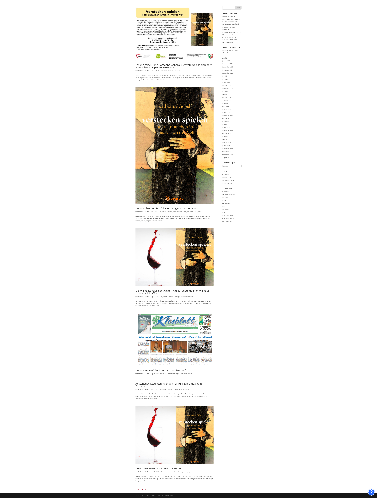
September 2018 (227, 100)
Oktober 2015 (226, 133)
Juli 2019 (225, 91)
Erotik (224, 200)
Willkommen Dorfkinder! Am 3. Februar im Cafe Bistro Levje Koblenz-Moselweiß (231, 21)
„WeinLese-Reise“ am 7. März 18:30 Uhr (158, 468)
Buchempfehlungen (228, 194)
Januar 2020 (226, 82)
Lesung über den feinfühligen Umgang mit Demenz (165, 208)
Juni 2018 (225, 103)
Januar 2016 (226, 127)
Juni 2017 (225, 124)
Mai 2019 (225, 94)
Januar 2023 (226, 61)
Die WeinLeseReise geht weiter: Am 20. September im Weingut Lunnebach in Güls (172, 292)
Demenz (170, 71)
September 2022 (227, 67)
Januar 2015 (226, 146)
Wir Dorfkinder (227, 221)
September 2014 (227, 155)
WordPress (169, 495)
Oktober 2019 (226, 85)
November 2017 (227, 115)
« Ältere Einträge (140, 489)
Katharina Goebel (143, 71)
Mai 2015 (225, 139)
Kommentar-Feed (228, 180)
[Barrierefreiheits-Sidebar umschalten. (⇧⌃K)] (371, 492)
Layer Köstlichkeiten (228, 16)
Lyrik (223, 212)
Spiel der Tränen (227, 215)
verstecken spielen (195, 212)
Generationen (177, 212)
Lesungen (177, 71)
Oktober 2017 (226, 118)
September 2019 (227, 88)
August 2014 (226, 158)
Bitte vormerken (227, 42)
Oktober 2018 (226, 97)
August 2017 (226, 121)
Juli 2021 (225, 76)
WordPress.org (227, 183)
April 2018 (225, 106)
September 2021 (227, 73)
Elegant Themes (149, 495)
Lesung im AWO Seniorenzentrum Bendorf (160, 370)
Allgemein (164, 71)
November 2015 (227, 130)
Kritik (224, 206)
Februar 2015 (226, 143)
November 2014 (227, 148)
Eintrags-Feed (226, 177)
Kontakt (232, 53)
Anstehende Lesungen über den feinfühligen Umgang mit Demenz (169, 385)
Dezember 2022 (227, 64)
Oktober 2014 (226, 152)
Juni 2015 (225, 136)
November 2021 (227, 70)
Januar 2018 (226, 112)
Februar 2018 (226, 109)
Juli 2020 (225, 79)
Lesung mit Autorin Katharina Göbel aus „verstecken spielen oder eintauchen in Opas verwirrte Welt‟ (173, 66)
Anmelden (225, 174)
